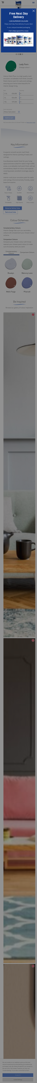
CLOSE (34, 11)
